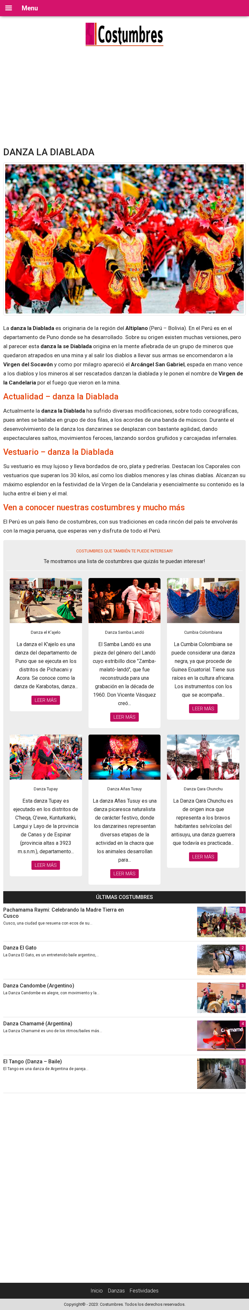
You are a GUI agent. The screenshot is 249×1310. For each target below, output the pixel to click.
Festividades (144, 1291)
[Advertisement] (124, 98)
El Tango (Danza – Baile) (32, 1061)
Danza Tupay (46, 788)
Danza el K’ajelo (46, 632)
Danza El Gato (20, 948)
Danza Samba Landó (124, 632)
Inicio (96, 1291)
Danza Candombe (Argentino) (38, 986)
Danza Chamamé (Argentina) (37, 1024)
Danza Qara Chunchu (203, 788)
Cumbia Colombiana (203, 632)
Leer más (46, 700)
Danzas (116, 1291)
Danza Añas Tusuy (124, 788)
